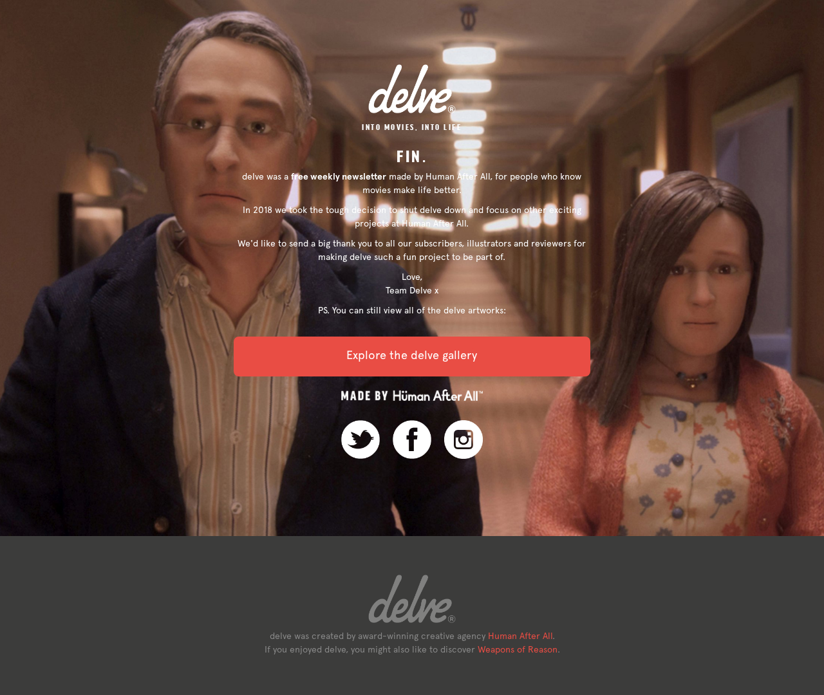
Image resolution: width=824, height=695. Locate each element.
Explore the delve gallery (411, 355)
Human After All (520, 636)
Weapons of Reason (517, 649)
